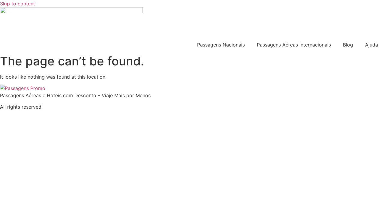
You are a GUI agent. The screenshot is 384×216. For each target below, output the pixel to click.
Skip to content (17, 4)
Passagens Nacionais (221, 45)
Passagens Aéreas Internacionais (294, 45)
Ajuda (371, 45)
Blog (348, 45)
